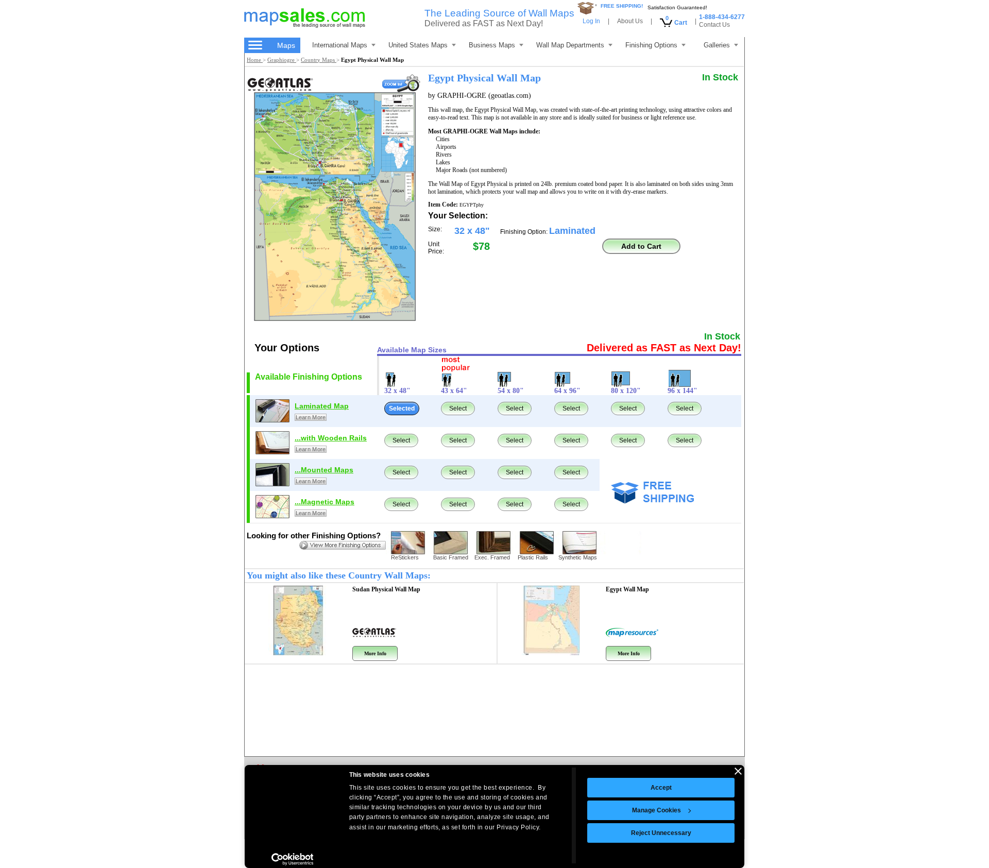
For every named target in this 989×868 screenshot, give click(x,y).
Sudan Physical (386, 589)
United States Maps (418, 45)
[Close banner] (738, 771)
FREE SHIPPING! (622, 6)
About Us (630, 21)
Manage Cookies (656, 810)
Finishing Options (651, 45)
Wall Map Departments (570, 45)
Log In (591, 21)
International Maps (339, 45)
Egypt (627, 589)
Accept (661, 787)
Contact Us (714, 24)
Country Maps (318, 60)
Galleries (717, 45)
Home (255, 60)
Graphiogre (281, 60)
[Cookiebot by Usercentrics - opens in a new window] (292, 859)
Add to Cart (641, 246)
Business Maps (492, 45)
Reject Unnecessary (661, 833)
